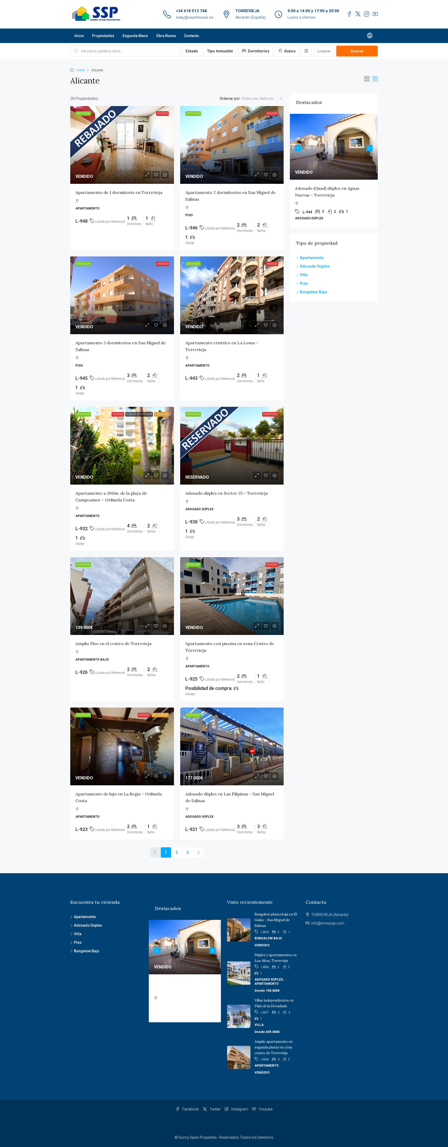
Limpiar (324, 51)
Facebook (190, 1109)
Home (80, 70)
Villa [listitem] (304, 274)
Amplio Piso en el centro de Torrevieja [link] (113, 643)
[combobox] (262, 98)
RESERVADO (270, 414)
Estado (192, 51)
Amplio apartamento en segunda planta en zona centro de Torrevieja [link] (273, 1047)
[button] (366, 79)
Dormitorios (258, 51)
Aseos (289, 51)
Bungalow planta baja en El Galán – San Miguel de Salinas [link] (276, 920)
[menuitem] (369, 35)
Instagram (239, 1109)
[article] (339, 171)
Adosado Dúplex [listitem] (315, 266)
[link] (122, 145)
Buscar (357, 51)
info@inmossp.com (327, 923)
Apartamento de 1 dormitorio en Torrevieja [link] (118, 192)
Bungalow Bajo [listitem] (313, 292)
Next (369, 148)
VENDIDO (162, 113)
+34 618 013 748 (191, 11)
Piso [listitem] (304, 283)
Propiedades (103, 36)
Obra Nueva (166, 36)
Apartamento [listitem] (312, 257)
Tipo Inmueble (220, 51)
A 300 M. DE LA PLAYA (139, 414)
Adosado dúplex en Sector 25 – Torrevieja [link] (226, 493)
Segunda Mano (135, 36)
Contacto (191, 36)
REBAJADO (161, 414)
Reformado (160, 715)
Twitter (215, 1109)
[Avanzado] (306, 51)
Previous (298, 148)
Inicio (79, 36)
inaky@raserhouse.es (195, 17)
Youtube (265, 1109)
